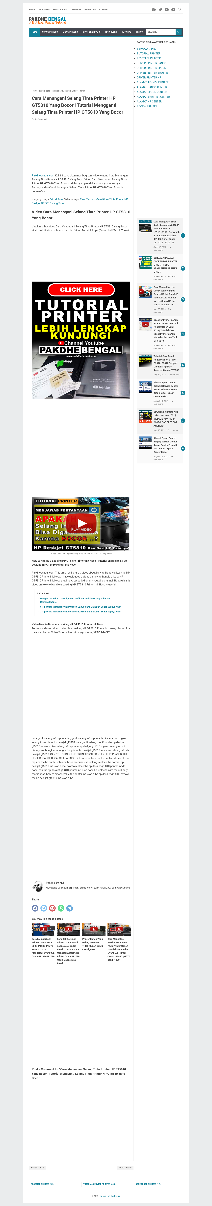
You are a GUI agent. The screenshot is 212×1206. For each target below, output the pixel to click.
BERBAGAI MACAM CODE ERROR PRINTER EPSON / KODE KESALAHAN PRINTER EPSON (166, 265)
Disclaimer (44, 9)
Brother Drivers (91, 32)
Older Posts (125, 1168)
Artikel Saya (56, 199)
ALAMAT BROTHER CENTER (153, 96)
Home (32, 9)
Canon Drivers (50, 32)
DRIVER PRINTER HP (149, 77)
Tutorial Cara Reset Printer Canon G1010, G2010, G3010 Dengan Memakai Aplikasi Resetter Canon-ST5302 (166, 363)
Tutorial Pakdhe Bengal (110, 1196)
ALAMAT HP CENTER (149, 101)
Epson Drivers (70, 32)
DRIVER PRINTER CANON (151, 63)
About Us (76, 9)
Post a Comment (39, 119)
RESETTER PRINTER (149, 58)
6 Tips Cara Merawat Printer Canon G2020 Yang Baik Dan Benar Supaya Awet (80, 606)
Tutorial (126, 32)
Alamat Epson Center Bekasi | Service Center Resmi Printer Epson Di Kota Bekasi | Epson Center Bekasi (166, 389)
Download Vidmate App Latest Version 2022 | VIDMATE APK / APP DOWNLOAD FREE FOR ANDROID (166, 418)
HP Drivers (111, 32)
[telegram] (69, 908)
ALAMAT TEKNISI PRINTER (153, 82)
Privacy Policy (61, 9)
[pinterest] (52, 908)
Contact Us (90, 9)
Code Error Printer (147, 1184)
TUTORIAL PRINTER (148, 53)
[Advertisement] (81, 63)
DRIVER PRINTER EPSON (151, 68)
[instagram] (180, 9)
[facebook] (154, 9)
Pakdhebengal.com (43, 175)
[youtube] (167, 9)
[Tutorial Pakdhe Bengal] (47, 20)
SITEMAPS (103, 9)
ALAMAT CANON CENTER (152, 87)
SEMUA (139, 32)
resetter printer (42, 1184)
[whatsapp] (61, 908)
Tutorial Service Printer (99, 1184)
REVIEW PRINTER (147, 106)
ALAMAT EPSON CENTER (152, 92)
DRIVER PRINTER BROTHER (153, 72)
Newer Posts (37, 1168)
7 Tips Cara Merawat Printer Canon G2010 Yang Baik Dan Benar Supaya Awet (80, 611)
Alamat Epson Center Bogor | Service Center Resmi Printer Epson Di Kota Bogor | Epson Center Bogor (166, 445)
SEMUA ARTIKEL (146, 48)
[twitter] (160, 9)
